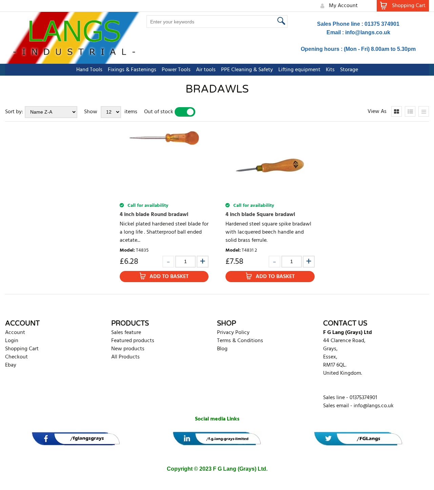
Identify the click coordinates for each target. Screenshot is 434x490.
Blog (222, 349)
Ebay (10, 365)
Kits (330, 69)
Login (11, 340)
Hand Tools (89, 69)
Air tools (206, 69)
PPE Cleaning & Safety (247, 69)
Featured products (132, 340)
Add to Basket (169, 276)
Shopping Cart (22, 349)
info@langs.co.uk (367, 32)
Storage (349, 69)
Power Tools (176, 69)
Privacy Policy (233, 332)
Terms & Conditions (240, 340)
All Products (125, 357)
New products (127, 349)
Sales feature (126, 332)
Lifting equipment (299, 69)
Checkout (16, 357)
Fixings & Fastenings (132, 69)
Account (15, 332)
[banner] (76, 438)
